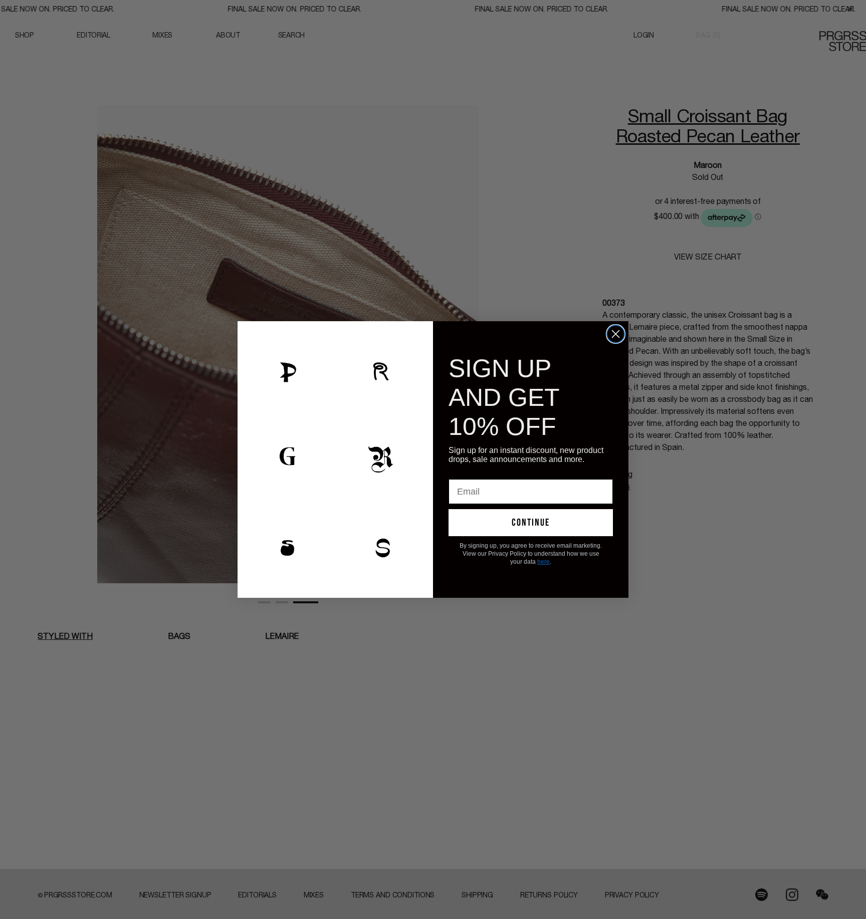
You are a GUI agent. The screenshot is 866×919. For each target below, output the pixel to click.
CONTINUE (531, 523)
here (543, 561)
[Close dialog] (615, 334)
